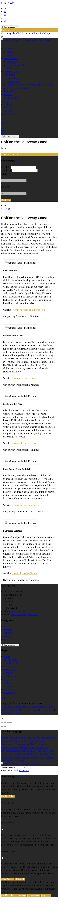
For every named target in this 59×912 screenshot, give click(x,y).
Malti (32, 744)
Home (7, 48)
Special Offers (11, 58)
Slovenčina (18, 760)
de (5, 8)
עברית (22, 750)
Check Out (6, 170)
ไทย (10, 754)
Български (41, 744)
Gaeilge (23, 740)
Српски (42, 757)
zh (5, 21)
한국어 (36, 754)
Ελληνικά (51, 737)
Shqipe (50, 757)
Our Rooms (10, 74)
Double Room (13, 78)
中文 (6, 639)
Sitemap (35, 709)
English (8, 629)
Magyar (28, 747)
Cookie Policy (47, 709)
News (9, 55)
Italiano (15, 750)
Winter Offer (13, 68)
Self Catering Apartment (19, 87)
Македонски (7, 744)
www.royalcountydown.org (25, 504)
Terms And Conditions (12, 713)
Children (5, 186)
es (5, 14)
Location (8, 110)
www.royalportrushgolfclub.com (28, 309)
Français (8, 636)
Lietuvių (32, 740)
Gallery (7, 104)
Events (10, 51)
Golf (6, 101)
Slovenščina (7, 760)
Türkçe (4, 754)
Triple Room (13, 81)
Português (45, 754)
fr (5, 18)
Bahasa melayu (22, 744)
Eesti (3, 740)
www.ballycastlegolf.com (24, 573)
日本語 (29, 754)
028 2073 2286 (8, 2)
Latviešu (40, 740)
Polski (54, 754)
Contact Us (9, 114)
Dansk (44, 737)
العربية (9, 740)
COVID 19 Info (11, 71)
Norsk (38, 750)
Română (25, 757)
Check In (5, 167)
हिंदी (21, 747)
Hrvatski (36, 747)
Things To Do (10, 91)
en (5, 11)
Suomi (16, 740)
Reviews (8, 94)
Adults (4, 173)
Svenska (34, 757)
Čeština (15, 747)
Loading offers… (15, 61)
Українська (19, 754)
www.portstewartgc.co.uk (25, 378)
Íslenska (30, 750)
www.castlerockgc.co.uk (24, 443)
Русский (16, 757)
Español (8, 632)
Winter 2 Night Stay (16, 65)
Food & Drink (11, 97)
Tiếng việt (6, 757)
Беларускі (6, 747)
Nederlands (47, 750)
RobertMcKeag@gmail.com (24, 614)
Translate (24, 770)
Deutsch (8, 626)
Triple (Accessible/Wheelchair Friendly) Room (29, 84)
